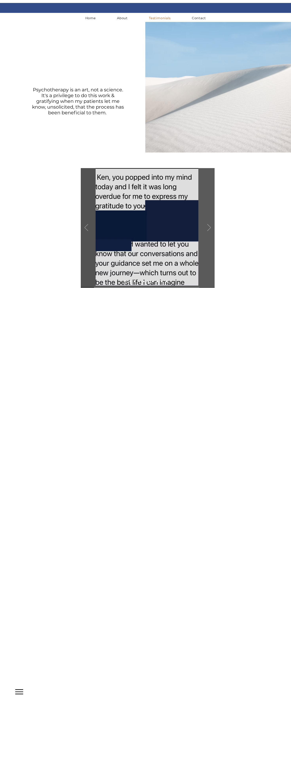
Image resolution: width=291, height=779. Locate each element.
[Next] (209, 228)
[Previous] (86, 228)
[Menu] (19, 692)
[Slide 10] (162, 281)
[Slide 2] (129, 281)
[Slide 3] (134, 281)
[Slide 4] (139, 281)
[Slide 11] (171, 281)
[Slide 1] (124, 281)
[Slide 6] (143, 281)
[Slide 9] (157, 281)
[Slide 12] (166, 281)
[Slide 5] (148, 281)
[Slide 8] (152, 281)
